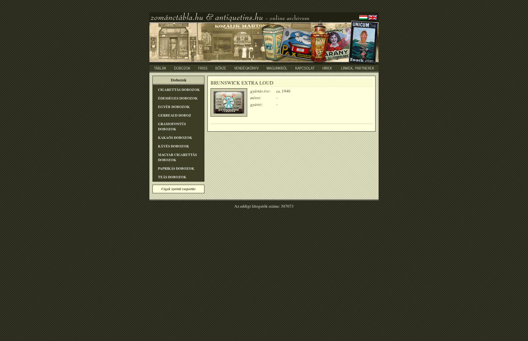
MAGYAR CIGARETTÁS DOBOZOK (177, 157)
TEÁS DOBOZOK (172, 177)
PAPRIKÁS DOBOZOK (176, 168)
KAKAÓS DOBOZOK (175, 137)
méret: (255, 97)
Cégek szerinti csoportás (178, 189)
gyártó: (256, 104)
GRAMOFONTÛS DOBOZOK (172, 126)
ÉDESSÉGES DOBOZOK (178, 98)
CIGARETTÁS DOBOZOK (179, 89)
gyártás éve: (260, 91)
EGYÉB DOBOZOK (174, 106)
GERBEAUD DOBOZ (174, 115)
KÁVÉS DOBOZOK (173, 146)
